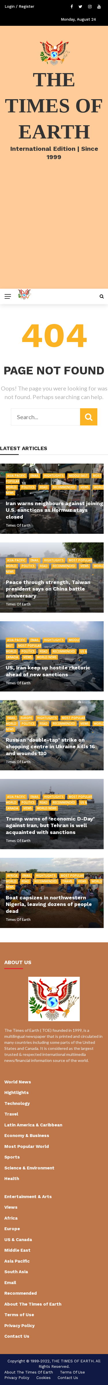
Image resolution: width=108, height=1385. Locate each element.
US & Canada (18, 1239)
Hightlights (54, 476)
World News (46, 657)
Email (35, 476)
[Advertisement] (54, 232)
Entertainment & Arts (28, 1196)
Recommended (64, 487)
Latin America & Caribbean (33, 1125)
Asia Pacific (16, 476)
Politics (28, 487)
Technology (17, 1103)
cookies (43, 1378)
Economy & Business (26, 1135)
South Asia (16, 1271)
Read (44, 487)
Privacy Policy (19, 1325)
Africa (12, 876)
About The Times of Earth (32, 1304)
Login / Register (19, 6)
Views (84, 487)
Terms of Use (19, 1314)
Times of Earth (18, 525)
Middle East (78, 476)
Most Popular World (26, 1146)
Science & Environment (29, 1168)
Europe (26, 718)
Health (11, 1178)
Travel (67, 881)
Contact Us (16, 1336)
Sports (12, 1157)
